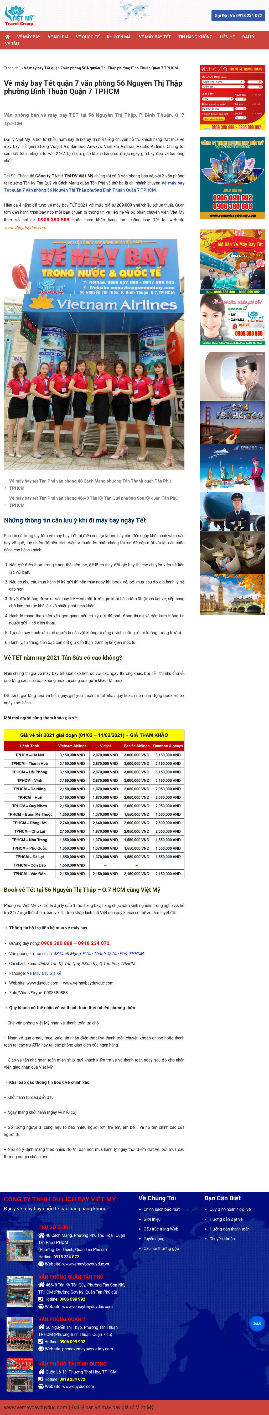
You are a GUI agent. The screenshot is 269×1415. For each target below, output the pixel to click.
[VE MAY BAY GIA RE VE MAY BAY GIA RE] (19, 16)
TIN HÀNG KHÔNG (195, 36)
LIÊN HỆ (227, 36)
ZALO (257, 1323)
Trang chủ (12, 68)
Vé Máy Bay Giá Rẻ (44, 973)
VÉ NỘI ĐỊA (58, 36)
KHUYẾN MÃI (119, 36)
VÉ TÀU (12, 43)
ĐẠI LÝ (248, 36)
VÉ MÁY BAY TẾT (155, 36)
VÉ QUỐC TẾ (88, 36)
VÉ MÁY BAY (28, 36)
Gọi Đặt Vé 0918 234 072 (238, 15)
